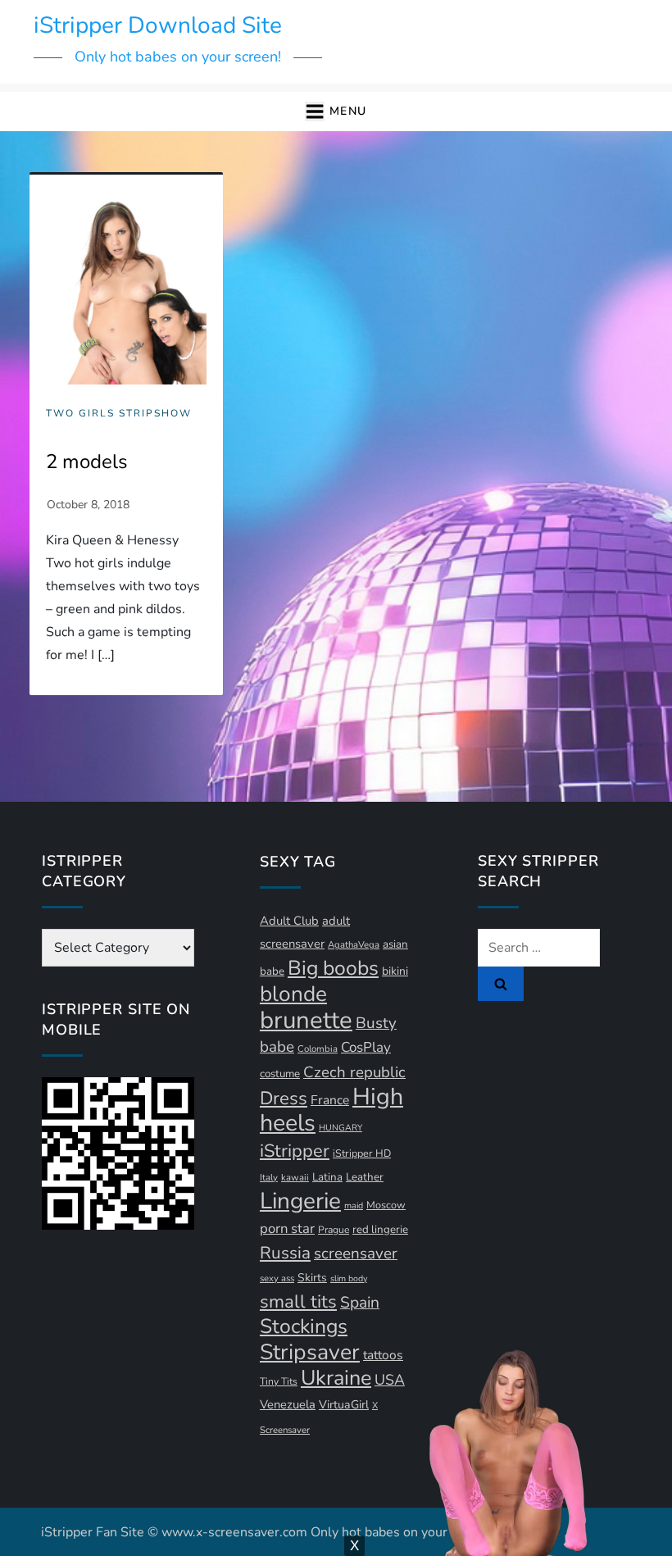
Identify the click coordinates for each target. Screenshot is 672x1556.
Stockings (303, 1326)
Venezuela (288, 1404)
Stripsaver (310, 1352)
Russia (285, 1252)
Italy (269, 1178)
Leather (365, 1177)
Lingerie (300, 1201)
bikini (395, 971)
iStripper (294, 1151)
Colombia (317, 1049)
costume (280, 1074)
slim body (348, 1278)
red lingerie (380, 1229)
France (330, 1100)
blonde (293, 994)
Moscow (386, 1205)
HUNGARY (340, 1128)
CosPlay (366, 1047)
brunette (306, 1019)
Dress (283, 1098)
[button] (336, 112)
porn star (287, 1228)
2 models (87, 461)
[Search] (501, 984)
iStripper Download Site (158, 25)
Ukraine (336, 1377)
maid (353, 1205)
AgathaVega (353, 945)
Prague (333, 1229)
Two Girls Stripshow (119, 413)
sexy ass (277, 1278)
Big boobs (333, 968)
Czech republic (354, 1072)
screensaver (355, 1253)
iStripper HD (362, 1153)
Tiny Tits (278, 1381)
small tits (298, 1302)
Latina (327, 1177)
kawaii (295, 1178)
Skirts (312, 1277)
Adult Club (289, 920)
